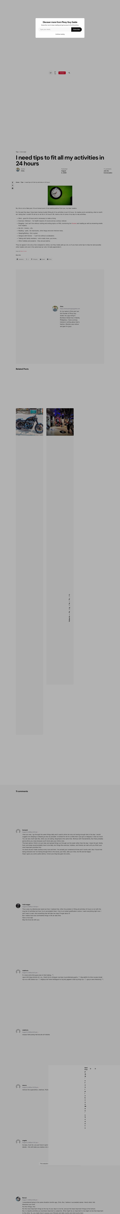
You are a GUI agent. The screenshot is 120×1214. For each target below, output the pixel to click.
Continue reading (60, 34)
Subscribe (76, 29)
